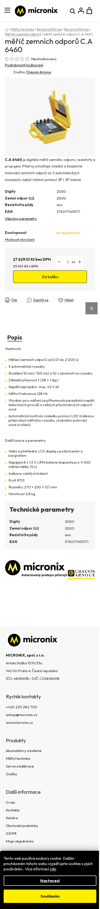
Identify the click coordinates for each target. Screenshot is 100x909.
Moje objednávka (19, 841)
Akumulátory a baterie (24, 750)
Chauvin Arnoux (38, 72)
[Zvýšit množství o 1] (79, 262)
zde (53, 869)
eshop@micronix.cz (21, 714)
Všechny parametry (21, 218)
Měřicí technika (18, 758)
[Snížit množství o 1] (59, 262)
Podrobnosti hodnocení (24, 65)
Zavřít (11, 303)
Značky (11, 774)
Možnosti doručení (19, 239)
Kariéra (12, 818)
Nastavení (50, 880)
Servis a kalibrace (20, 766)
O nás (10, 802)
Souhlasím (50, 896)
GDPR (11, 833)
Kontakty (13, 810)
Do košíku (50, 276)
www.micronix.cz (19, 722)
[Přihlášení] (81, 11)
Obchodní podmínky (22, 825)
